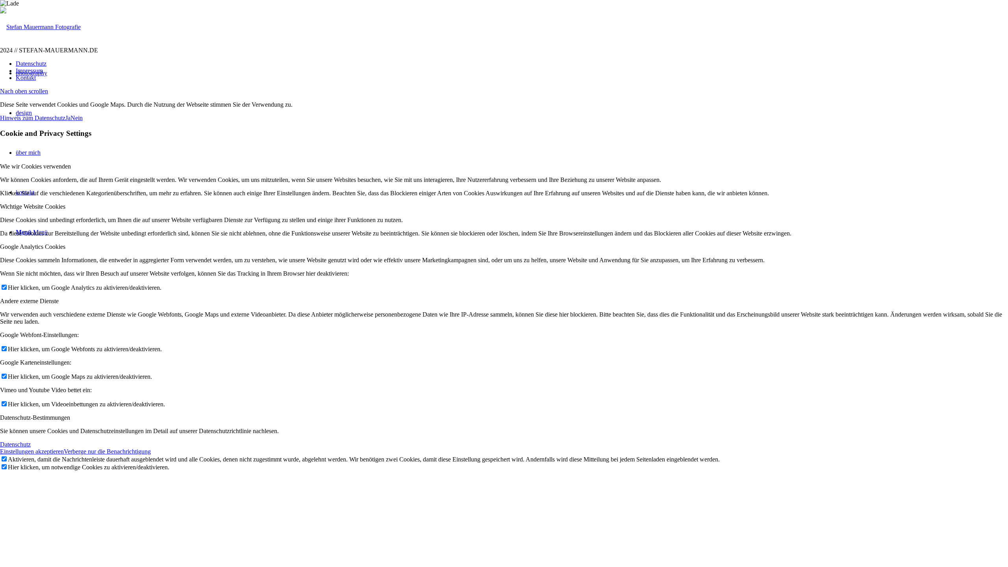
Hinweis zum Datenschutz (32, 118)
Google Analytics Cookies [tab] (32, 246)
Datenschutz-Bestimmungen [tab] (35, 417)
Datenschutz (15, 444)
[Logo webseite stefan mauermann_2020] (40, 27)
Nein (76, 118)
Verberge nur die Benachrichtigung (107, 451)
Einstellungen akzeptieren (32, 451)
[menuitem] (512, 63)
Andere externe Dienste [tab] (29, 301)
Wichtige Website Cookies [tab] (32, 206)
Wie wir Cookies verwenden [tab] (35, 166)
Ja (67, 118)
